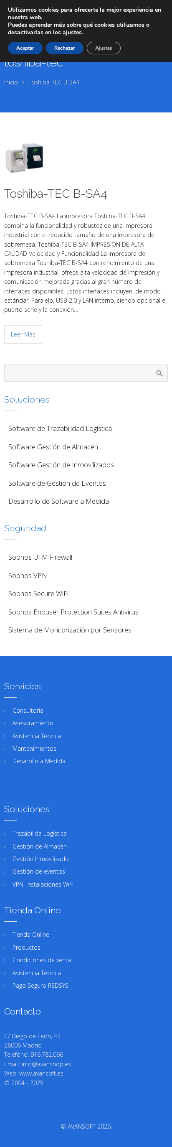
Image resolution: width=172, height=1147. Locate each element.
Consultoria (28, 710)
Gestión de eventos (39, 871)
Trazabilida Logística (40, 833)
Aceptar (25, 48)
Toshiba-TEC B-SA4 (55, 194)
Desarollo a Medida (39, 761)
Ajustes (103, 48)
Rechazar (64, 48)
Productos (26, 947)
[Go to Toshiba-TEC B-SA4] (86, 158)
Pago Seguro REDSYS (40, 985)
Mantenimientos (34, 748)
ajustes (72, 32)
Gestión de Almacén (40, 846)
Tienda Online (31, 934)
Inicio (11, 82)
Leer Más (23, 334)
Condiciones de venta (42, 960)
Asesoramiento (33, 723)
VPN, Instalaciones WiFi (43, 884)
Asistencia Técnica (37, 736)
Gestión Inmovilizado (41, 859)
